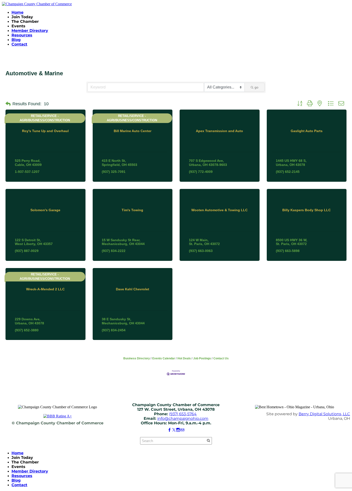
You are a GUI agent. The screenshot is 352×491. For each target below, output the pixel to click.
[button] (8, 104)
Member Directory (29, 30)
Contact (19, 44)
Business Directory (136, 358)
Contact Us (221, 358)
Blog (16, 39)
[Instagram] (178, 430)
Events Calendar (163, 358)
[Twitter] (174, 430)
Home (17, 12)
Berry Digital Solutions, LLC (324, 414)
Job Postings (202, 358)
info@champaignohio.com (182, 418)
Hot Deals (184, 358)
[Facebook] (169, 430)
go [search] (256, 87)
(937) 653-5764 (183, 414)
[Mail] (182, 430)
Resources (21, 35)
